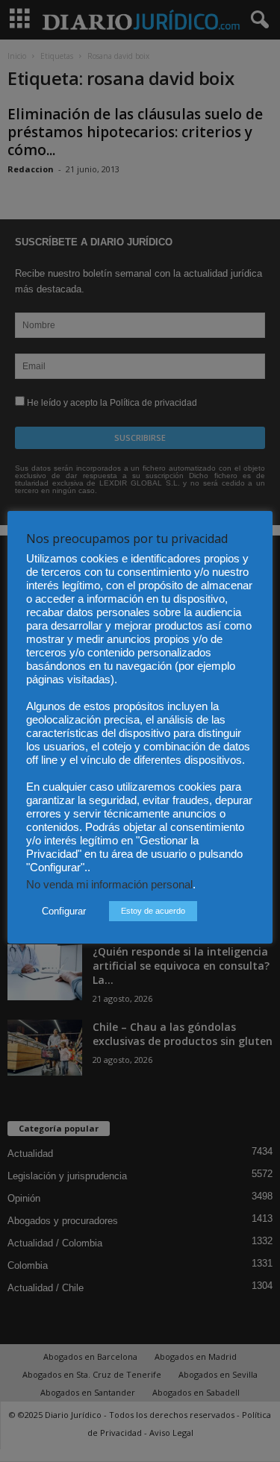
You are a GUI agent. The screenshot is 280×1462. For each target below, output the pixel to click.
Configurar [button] (64, 911)
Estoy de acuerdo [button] (153, 910)
